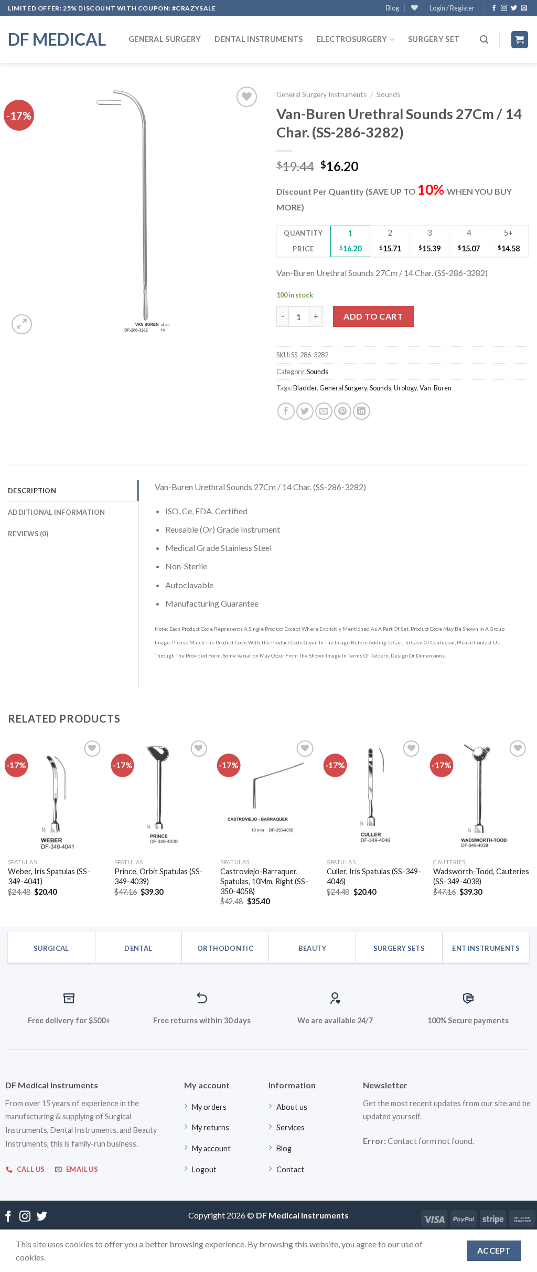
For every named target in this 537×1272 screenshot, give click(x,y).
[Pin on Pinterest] (342, 411)
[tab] (73, 490)
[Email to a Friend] (323, 411)
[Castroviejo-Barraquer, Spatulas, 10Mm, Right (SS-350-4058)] (268, 795)
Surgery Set (433, 39)
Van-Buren (436, 388)
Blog (392, 8)
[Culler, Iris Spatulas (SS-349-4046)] (375, 795)
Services (290, 1127)
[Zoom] (22, 324)
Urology (405, 388)
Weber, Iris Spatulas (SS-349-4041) (49, 876)
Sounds (388, 94)
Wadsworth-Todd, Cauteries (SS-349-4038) (481, 876)
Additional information (56, 512)
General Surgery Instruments (321, 94)
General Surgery (164, 39)
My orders (209, 1107)
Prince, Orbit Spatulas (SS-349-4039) (158, 876)
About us (291, 1107)
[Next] (528, 831)
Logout (204, 1169)
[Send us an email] (524, 8)
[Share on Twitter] (305, 411)
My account (211, 1148)
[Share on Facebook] (286, 411)
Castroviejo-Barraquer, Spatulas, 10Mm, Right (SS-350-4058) (264, 881)
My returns (210, 1127)
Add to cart (373, 316)
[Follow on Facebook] (494, 8)
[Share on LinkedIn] (361, 411)
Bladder (305, 388)
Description (32, 490)
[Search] (484, 39)
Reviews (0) (28, 533)
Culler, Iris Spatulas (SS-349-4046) (374, 876)
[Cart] (520, 39)
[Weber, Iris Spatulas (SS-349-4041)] (56, 795)
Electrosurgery (352, 39)
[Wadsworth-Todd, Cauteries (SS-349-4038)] (481, 795)
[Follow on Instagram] (504, 8)
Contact (290, 1169)
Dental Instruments (258, 39)
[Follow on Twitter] (514, 8)
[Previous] (8, 831)
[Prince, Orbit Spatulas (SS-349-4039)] (162, 795)
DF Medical (57, 39)
